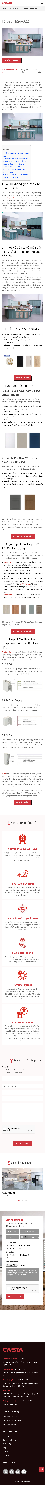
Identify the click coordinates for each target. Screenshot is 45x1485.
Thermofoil (8, 595)
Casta (4, 774)
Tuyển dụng (6, 1455)
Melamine (7, 562)
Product (5, 1067)
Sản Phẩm (15, 8)
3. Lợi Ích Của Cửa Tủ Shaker (13, 164)
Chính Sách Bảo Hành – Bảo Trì (13, 1420)
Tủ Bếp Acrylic (24, 584)
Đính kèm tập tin (12, 1262)
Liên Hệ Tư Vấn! (22, 378)
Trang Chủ (5, 8)
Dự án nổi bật (7, 1444)
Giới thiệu (6, 1436)
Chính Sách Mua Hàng (10, 1416)
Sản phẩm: (10, 1252)
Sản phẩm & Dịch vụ (9, 1440)
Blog (4, 1448)
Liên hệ (5, 1451)
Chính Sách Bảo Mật (9, 1424)
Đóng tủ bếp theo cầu (22, 536)
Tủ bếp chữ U (6, 652)
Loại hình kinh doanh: (14, 1242)
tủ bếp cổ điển (10, 198)
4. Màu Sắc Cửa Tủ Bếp (11, 167)
